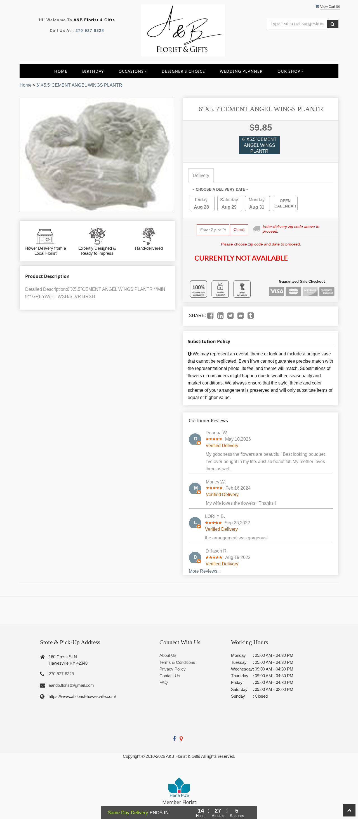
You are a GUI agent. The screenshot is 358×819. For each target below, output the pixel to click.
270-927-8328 (90, 30)
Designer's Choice (183, 71)
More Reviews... (205, 571)
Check (239, 229)
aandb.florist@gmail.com (71, 685)
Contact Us (169, 675)
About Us (167, 655)
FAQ (163, 682)
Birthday (93, 71)
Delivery (201, 175)
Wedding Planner (241, 71)
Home (60, 71)
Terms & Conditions (177, 662)
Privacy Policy (172, 669)
